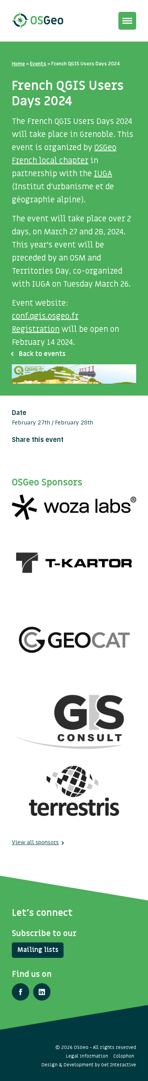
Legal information (87, 1056)
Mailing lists (37, 950)
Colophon (123, 1056)
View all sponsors (35, 842)
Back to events (42, 354)
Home (18, 64)
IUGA (103, 174)
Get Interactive (118, 1065)
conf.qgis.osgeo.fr (45, 316)
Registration (36, 329)
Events (38, 64)
